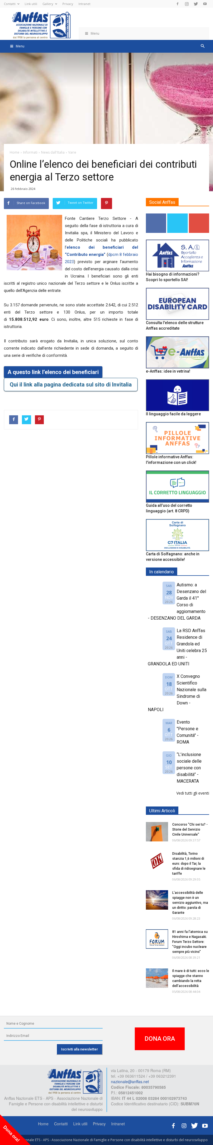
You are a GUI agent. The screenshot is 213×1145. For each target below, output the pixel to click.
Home (43, 1123)
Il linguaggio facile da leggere (173, 414)
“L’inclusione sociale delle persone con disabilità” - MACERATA (189, 768)
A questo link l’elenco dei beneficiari (53, 372)
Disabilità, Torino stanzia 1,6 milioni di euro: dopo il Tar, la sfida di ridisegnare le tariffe (189, 864)
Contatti (10, 4)
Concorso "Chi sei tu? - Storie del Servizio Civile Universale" (190, 829)
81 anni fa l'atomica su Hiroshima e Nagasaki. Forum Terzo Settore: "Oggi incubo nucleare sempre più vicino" (190, 942)
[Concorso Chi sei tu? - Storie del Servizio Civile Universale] (157, 831)
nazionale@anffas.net (130, 1081)
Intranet (84, 4)
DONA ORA (159, 1038)
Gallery (47, 4)
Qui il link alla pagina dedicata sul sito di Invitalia (71, 384)
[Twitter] (196, 4)
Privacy (67, 4)
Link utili (31, 4)
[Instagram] (186, 4)
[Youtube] (205, 4)
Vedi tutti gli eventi (192, 793)
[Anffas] (75, 1080)
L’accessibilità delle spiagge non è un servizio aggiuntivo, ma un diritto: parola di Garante (190, 903)
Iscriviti (199, 215)
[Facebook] (177, 4)
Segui (156, 215)
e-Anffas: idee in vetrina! (168, 371)
